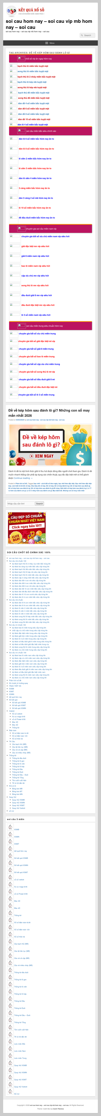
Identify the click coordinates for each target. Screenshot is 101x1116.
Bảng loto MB (17, 788)
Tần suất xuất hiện (19, 780)
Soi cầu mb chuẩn (16, 600)
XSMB (11, 688)
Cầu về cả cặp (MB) (19, 749)
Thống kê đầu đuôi (19, 758)
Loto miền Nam (20, 1051)
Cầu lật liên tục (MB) (20, 747)
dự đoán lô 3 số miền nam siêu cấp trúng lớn (29, 666)
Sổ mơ (16, 1094)
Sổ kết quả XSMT (19, 705)
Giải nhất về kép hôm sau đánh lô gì (73, 488)
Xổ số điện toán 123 (19, 736)
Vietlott (11, 711)
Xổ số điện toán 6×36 (20, 733)
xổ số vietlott (19, 879)
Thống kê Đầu (17, 769)
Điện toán (12, 730)
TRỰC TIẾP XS (15, 686)
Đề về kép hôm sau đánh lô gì (19, 488)
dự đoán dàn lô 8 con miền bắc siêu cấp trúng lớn (31, 605)
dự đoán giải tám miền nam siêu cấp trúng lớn (29, 663)
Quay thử (12, 797)
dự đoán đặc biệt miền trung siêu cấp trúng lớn (29, 633)
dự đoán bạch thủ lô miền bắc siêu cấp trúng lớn (30, 575)
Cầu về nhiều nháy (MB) (21, 752)
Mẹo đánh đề (57, 490)
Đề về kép (50, 486)
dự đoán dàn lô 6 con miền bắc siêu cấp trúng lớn (31, 602)
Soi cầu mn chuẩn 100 (17, 652)
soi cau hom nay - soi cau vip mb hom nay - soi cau (46, 420)
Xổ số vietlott (17, 713)
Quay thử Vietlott (18, 808)
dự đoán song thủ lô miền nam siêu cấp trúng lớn (30, 675)
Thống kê (15, 727)
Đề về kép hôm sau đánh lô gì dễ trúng (45, 488)
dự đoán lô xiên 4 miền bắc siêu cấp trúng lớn (29, 613)
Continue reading (23, 477)
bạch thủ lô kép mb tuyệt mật (32, 81)
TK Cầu (12, 741)
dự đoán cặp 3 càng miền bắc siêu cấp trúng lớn (30, 577)
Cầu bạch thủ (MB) (19, 744)
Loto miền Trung (20, 1058)
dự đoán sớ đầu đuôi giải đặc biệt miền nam (28, 672)
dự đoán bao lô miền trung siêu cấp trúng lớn (29, 627)
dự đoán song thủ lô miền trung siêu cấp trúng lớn (31, 647)
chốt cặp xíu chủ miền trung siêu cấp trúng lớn (29, 630)
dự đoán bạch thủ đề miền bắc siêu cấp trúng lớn (30, 569)
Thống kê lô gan (18, 761)
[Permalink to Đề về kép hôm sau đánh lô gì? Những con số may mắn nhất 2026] (50, 467)
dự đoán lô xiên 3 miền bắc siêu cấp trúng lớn (29, 611)
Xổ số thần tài (17, 738)
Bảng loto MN (17, 794)
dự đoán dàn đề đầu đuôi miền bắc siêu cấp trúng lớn (32, 591)
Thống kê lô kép (18, 766)
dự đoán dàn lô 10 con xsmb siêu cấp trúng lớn (30, 594)
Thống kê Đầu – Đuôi (20, 774)
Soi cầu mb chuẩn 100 (17, 561)
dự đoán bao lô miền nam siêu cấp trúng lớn (29, 655)
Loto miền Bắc (19, 1044)
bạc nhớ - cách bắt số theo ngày (46, 483)
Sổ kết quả (13, 699)
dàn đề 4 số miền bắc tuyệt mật (33, 103)
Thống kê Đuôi (17, 772)
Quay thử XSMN (18, 802)
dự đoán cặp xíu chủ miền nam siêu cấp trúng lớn (31, 658)
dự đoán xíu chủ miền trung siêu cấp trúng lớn (29, 650)
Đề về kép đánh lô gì (61, 486)
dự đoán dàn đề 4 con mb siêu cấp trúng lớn (29, 580)
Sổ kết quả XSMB (19, 702)
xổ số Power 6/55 (18, 719)
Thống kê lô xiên (18, 763)
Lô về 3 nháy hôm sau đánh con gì (39, 490)
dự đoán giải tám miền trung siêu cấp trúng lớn (29, 636)
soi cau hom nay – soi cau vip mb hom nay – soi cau (49, 23)
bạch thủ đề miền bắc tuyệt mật (33, 92)
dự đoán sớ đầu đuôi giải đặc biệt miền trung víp (30, 644)
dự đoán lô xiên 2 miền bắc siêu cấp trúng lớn (29, 608)
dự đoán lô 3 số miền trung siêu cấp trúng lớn (29, 638)
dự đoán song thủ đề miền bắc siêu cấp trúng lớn (30, 622)
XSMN (11, 694)
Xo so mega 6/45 (18, 716)
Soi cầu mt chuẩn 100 (17, 625)
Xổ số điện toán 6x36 (22, 922)
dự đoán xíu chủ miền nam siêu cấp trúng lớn (29, 677)
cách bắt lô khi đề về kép (21, 486)
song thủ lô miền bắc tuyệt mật (33, 71)
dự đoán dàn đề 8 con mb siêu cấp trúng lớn (29, 586)
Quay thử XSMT (18, 805)
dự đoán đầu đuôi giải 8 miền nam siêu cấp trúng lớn (32, 669)
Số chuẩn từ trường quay (18, 683)
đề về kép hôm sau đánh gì (80, 486)
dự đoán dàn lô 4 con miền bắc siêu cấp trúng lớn (31, 597)
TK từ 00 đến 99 (18, 783)
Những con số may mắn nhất (73, 490)
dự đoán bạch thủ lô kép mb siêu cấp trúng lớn (29, 572)
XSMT (11, 691)
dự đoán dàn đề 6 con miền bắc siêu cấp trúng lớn (31, 583)
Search (39, 503)
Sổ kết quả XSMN (19, 708)
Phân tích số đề (21, 483)
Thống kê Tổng (18, 777)
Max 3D (15, 722)
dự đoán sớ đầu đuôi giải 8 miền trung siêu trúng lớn (32, 641)
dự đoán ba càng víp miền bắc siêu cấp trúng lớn (30, 566)
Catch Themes (58, 1109)
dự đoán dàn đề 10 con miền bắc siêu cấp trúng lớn (31, 588)
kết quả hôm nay (15, 697)
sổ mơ (11, 811)
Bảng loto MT (17, 791)
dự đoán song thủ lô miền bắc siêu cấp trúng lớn (30, 619)
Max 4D (15, 725)
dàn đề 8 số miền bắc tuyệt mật (33, 113)
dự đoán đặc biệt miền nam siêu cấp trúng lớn (29, 661)
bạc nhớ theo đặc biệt (67, 483)
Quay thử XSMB (18, 800)
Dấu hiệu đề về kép (38, 486)
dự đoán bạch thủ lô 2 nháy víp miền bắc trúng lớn (31, 563)
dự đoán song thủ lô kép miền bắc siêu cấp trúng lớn (32, 616)
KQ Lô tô (12, 786)
